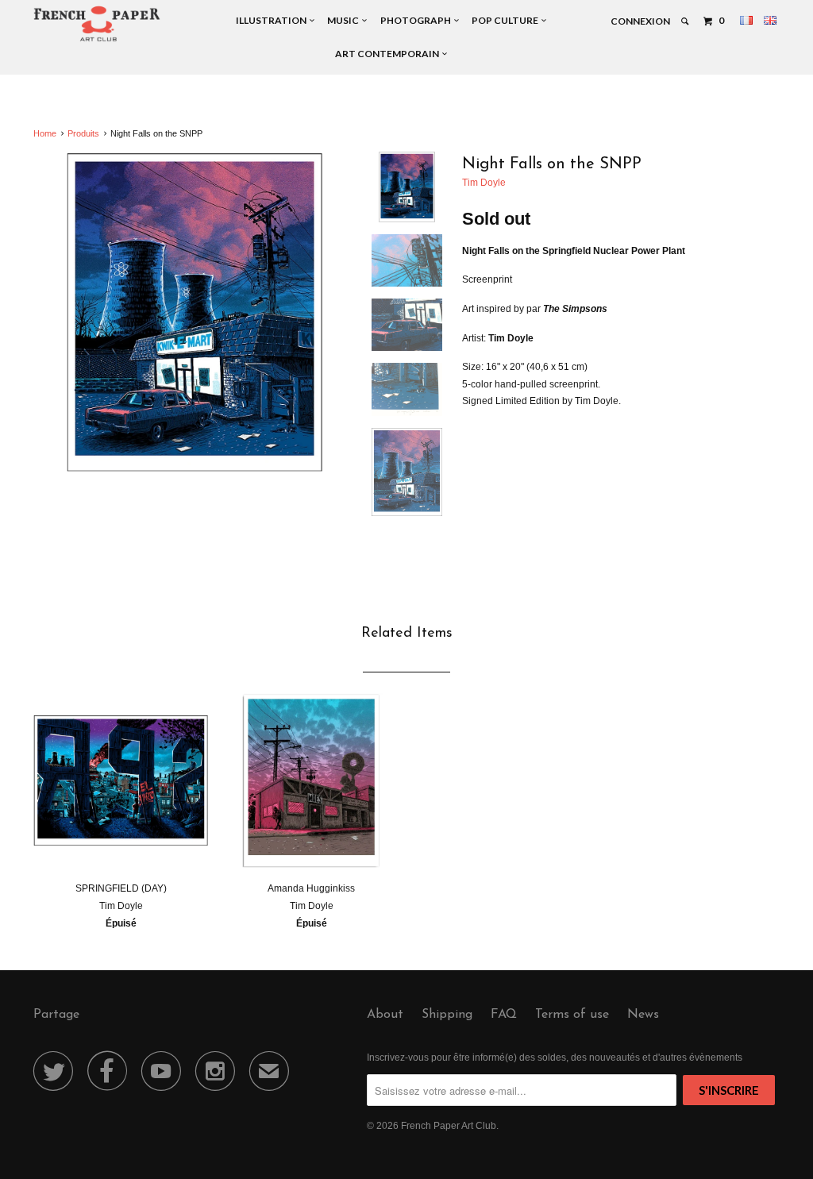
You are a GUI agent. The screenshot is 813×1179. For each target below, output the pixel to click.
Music (344, 20)
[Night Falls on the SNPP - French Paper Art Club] (194, 313)
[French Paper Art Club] (96, 23)
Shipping (447, 1014)
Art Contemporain (388, 54)
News (643, 1014)
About (385, 1014)
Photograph (417, 20)
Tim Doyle (484, 182)
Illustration (273, 20)
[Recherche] (685, 21)
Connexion (640, 21)
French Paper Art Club (448, 1125)
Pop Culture (506, 20)
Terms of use (572, 1014)
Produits (83, 133)
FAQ (504, 1014)
